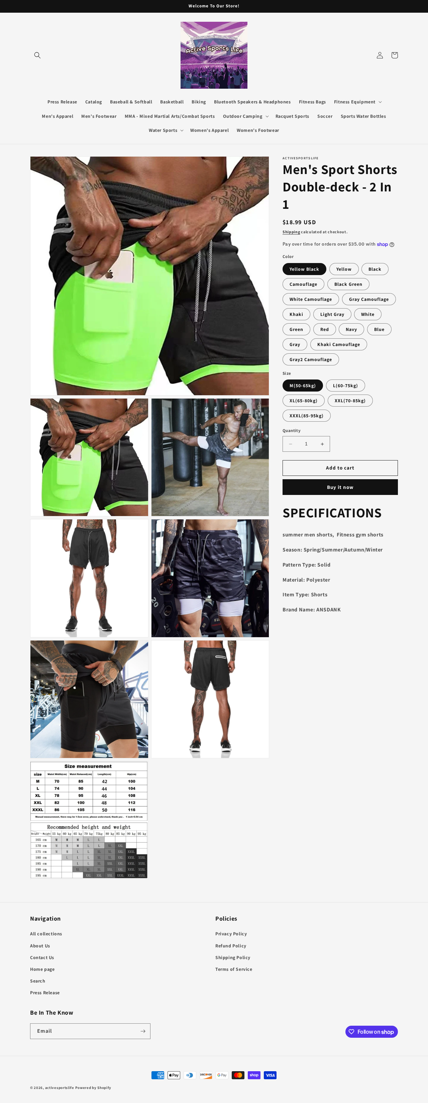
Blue (379, 329)
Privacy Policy (231, 934)
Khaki (296, 314)
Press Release (45, 993)
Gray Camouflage (369, 299)
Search (37, 981)
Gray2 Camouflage (311, 359)
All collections (46, 934)
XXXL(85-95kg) (307, 416)
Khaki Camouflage (338, 344)
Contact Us (42, 957)
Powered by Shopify (93, 1087)
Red (324, 329)
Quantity (292, 431)
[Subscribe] (142, 1031)
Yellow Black (304, 269)
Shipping (291, 231)
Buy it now (340, 487)
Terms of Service (233, 969)
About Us (40, 946)
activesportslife (59, 1087)
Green (296, 329)
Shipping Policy (232, 957)
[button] (37, 55)
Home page (42, 969)
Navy (351, 329)
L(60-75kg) (345, 386)
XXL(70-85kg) (350, 401)
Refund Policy (230, 946)
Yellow (344, 269)
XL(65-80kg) (304, 401)
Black (375, 269)
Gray (295, 344)
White (367, 314)
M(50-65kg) (303, 386)
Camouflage (303, 284)
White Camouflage (311, 299)
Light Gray (332, 314)
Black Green (348, 284)
